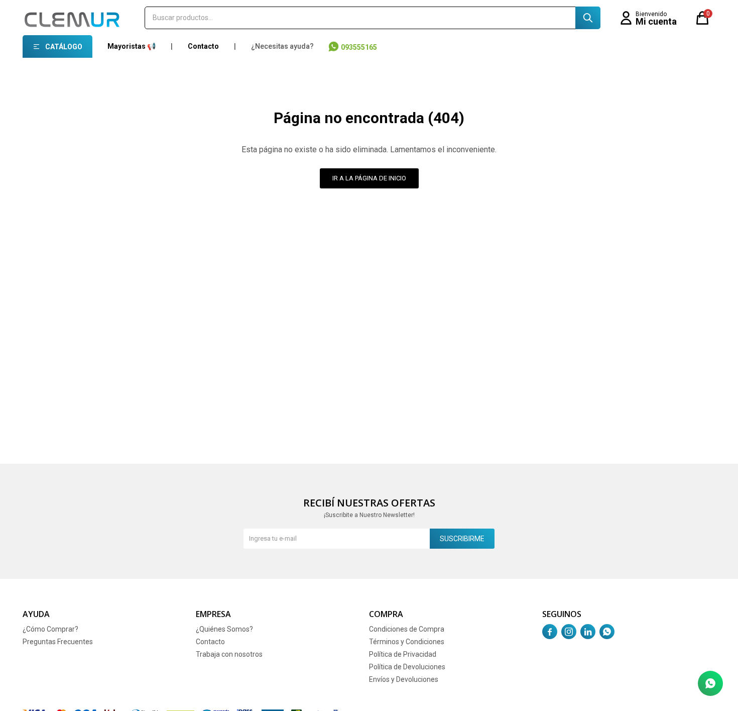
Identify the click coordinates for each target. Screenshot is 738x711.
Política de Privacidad (402, 654)
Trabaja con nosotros (229, 654)
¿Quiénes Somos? (224, 629)
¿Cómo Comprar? (50, 629)
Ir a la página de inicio (369, 178)
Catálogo (63, 47)
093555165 (359, 47)
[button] (587, 18)
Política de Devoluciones (407, 667)
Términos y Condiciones (406, 642)
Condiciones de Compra (406, 629)
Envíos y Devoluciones (403, 679)
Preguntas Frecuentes (58, 642)
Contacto (203, 46)
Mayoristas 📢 (131, 46)
